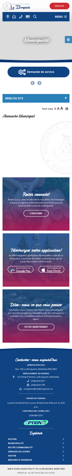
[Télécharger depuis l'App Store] (51, 269)
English (59, 5)
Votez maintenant (36, 326)
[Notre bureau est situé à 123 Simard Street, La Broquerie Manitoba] (6, 16)
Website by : (36, 473)
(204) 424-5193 (38, 384)
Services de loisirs (19, 451)
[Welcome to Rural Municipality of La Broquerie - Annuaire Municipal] (18, 6)
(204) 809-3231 (36, 415)
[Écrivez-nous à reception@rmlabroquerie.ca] (21, 16)
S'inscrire (36, 213)
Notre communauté (20, 447)
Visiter (12, 455)
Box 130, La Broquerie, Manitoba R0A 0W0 (36, 369)
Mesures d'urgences (20, 459)
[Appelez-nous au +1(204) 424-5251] (14, 16)
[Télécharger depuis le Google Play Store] (20, 269)
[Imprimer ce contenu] (66, 109)
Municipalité (15, 443)
